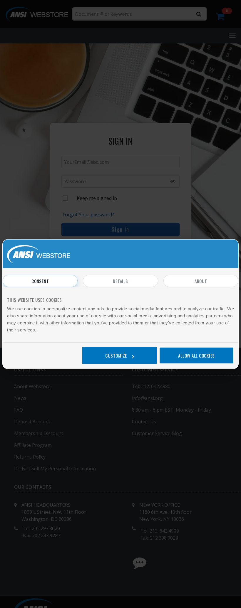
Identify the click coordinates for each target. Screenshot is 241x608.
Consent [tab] (40, 280)
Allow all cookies (196, 355)
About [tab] (201, 280)
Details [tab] (120, 280)
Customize (116, 355)
